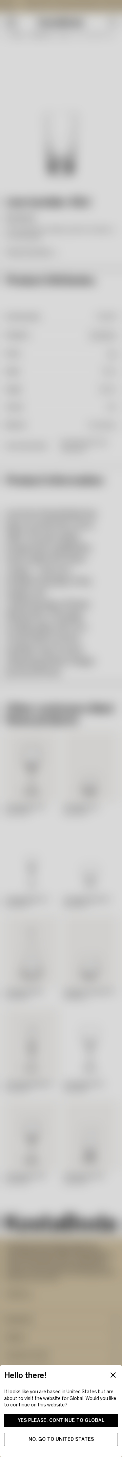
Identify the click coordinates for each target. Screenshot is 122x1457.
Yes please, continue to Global (61, 1420)
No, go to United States (61, 1439)
